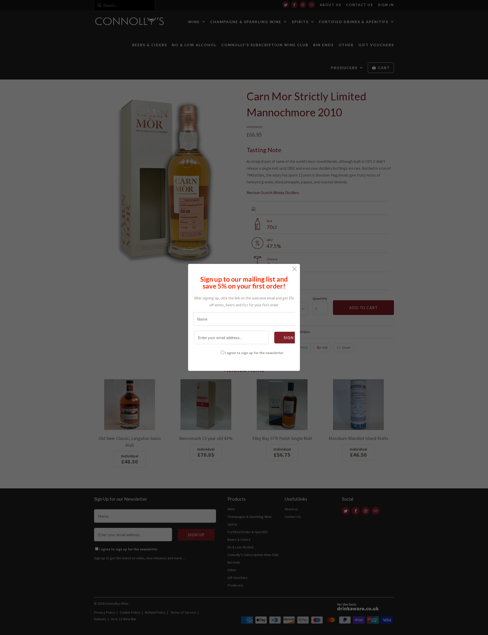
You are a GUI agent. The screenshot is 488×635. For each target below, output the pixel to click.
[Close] (294, 269)
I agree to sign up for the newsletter (254, 353)
